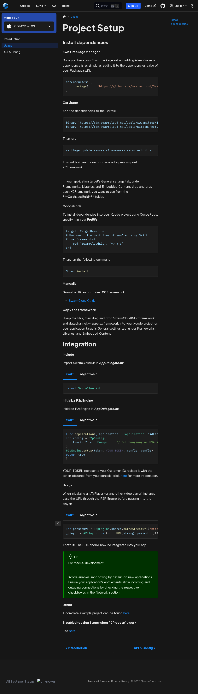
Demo (148, 5)
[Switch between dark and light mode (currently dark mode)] (192, 6)
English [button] (179, 5)
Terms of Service (99, 681)
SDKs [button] (39, 5)
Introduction (12, 39)
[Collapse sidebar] (58, 523)
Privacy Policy (120, 681)
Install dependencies (179, 21)
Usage (8, 45)
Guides (25, 5)
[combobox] (29, 26)
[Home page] (64, 17)
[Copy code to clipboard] (153, 81)
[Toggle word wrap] (146, 81)
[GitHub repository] (162, 6)
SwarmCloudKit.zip (82, 300)
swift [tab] (70, 374)
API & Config (12, 52)
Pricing (65, 5)
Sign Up (133, 5)
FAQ (53, 5)
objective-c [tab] (88, 374)
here (124, 476)
